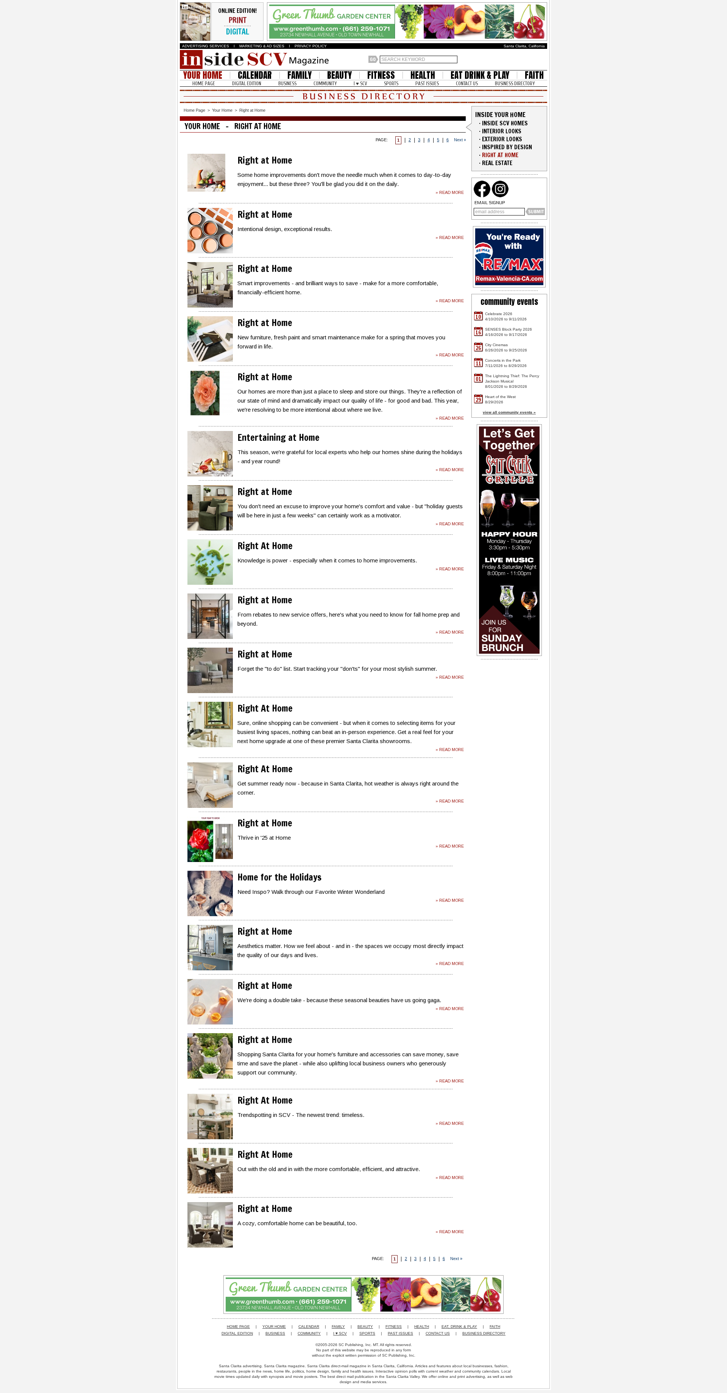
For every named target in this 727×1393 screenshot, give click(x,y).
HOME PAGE (203, 83)
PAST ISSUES (427, 83)
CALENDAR (255, 75)
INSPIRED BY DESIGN (507, 147)
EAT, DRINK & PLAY (459, 1326)
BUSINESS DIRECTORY (515, 83)
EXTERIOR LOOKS (502, 139)
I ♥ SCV (360, 83)
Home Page (194, 110)
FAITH (534, 75)
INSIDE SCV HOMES (505, 123)
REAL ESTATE (497, 163)
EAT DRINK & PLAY (480, 75)
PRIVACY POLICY (311, 46)
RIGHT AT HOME (500, 155)
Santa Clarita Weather (543, 59)
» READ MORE (449, 192)
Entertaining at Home (278, 437)
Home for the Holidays (279, 877)
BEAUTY (339, 75)
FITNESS (381, 75)
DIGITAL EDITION (246, 83)
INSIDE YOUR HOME (500, 114)
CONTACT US (467, 83)
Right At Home (265, 545)
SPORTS (391, 83)
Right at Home (252, 110)
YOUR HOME (202, 75)
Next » (460, 139)
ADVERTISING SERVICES (205, 46)
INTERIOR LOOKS (501, 131)
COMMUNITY (325, 83)
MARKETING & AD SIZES (261, 46)
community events (509, 302)
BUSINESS (287, 83)
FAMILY (299, 75)
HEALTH (422, 75)
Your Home (222, 110)
